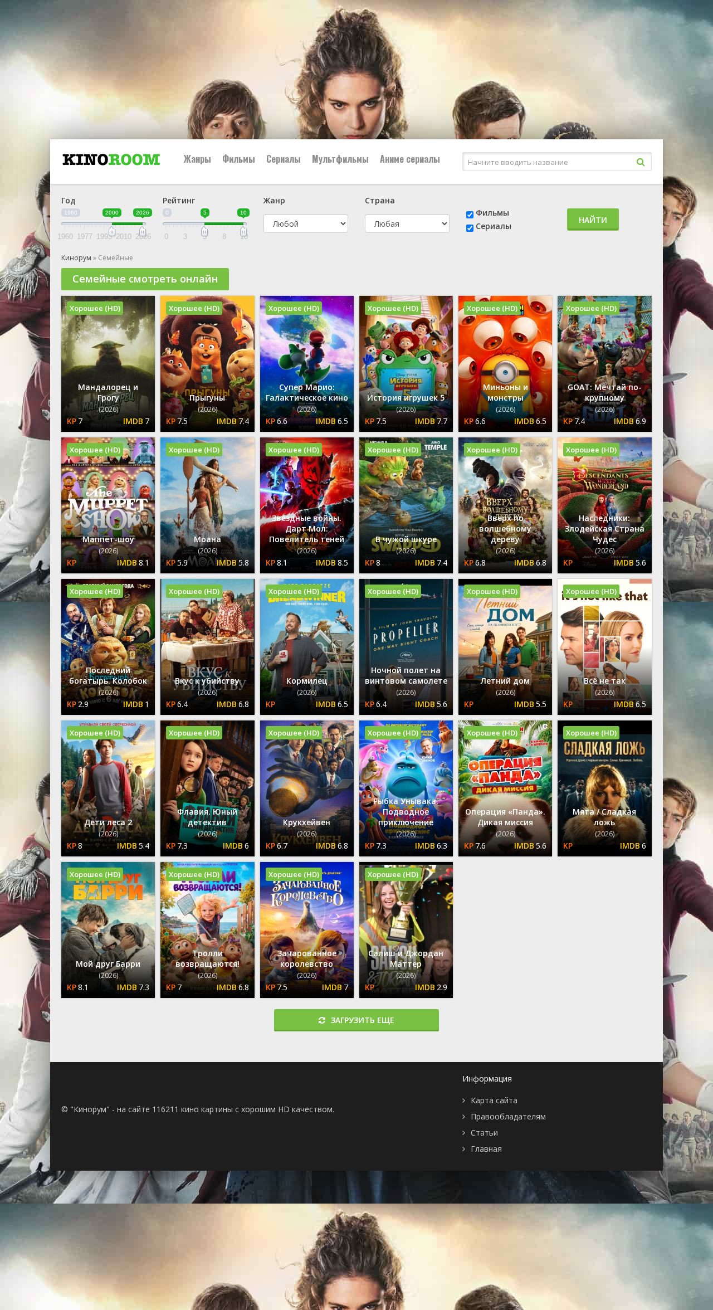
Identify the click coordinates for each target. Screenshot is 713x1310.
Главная (486, 1148)
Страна (380, 200)
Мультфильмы (340, 158)
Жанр (274, 200)
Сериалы (283, 158)
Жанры (197, 158)
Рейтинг (179, 200)
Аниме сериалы (410, 158)
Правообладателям (508, 1116)
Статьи (484, 1132)
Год (68, 200)
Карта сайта (494, 1100)
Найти (593, 220)
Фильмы (238, 158)
